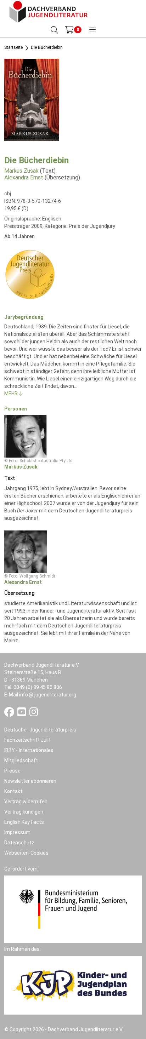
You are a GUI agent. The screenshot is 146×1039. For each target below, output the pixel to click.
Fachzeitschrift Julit (27, 740)
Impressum (17, 832)
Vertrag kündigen (23, 812)
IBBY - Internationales (29, 750)
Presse (12, 771)
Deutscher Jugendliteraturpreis (40, 730)
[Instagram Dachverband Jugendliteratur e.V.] (33, 714)
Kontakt (13, 791)
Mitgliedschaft (21, 760)
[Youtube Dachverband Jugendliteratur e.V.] (22, 714)
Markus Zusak (21, 170)
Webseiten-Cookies (26, 853)
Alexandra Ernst (23, 177)
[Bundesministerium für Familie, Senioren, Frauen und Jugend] (73, 909)
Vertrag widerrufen (25, 801)
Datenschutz (19, 842)
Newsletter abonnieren (30, 781)
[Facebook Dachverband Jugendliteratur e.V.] (9, 714)
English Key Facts (24, 822)
